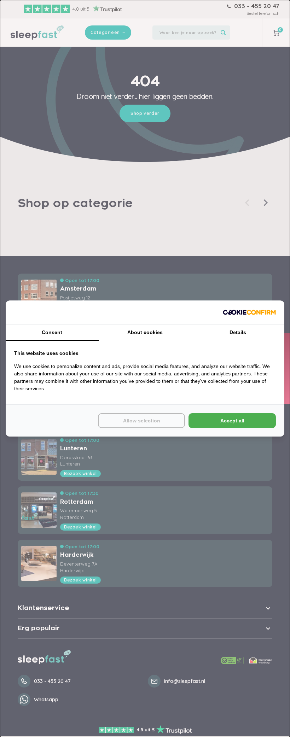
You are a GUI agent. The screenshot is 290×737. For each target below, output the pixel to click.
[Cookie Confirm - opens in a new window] (249, 312)
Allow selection (141, 420)
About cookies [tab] (145, 332)
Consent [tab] (52, 332)
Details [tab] (238, 332)
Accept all (232, 420)
